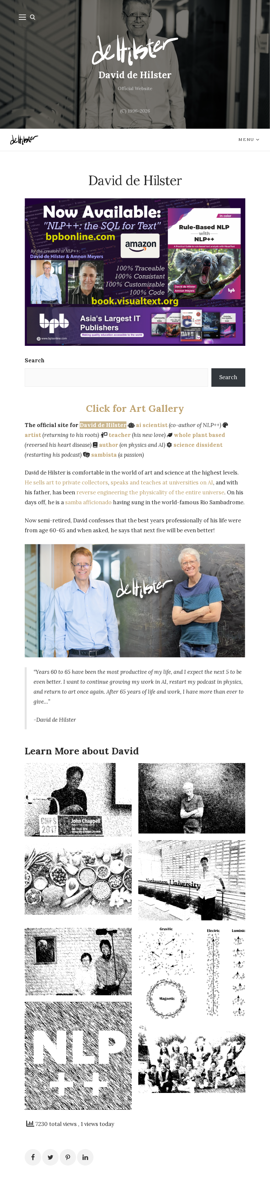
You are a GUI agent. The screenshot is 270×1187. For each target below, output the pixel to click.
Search (34, 360)
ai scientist (152, 425)
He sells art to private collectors (66, 482)
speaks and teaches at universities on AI (162, 482)
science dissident (198, 444)
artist (33, 435)
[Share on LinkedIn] (85, 1157)
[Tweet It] (50, 1157)
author (108, 444)
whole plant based (199, 435)
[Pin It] (68, 1157)
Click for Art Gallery (135, 408)
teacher (120, 435)
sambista (104, 454)
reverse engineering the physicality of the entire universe (150, 492)
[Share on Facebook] (33, 1157)
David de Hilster (135, 75)
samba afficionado (88, 502)
